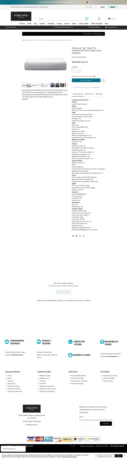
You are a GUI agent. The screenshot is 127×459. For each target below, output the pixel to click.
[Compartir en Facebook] (73, 236)
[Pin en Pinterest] (76, 236)
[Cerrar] (125, 456)
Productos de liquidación (47, 391)
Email (81, 416)
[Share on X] (84, 236)
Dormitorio (43, 383)
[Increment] (79, 70)
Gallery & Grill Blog (109, 378)
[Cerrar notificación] (24, 447)
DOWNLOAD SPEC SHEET (80, 100)
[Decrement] (73, 70)
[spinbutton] (76, 70)
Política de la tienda (13, 386)
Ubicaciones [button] (11, 383)
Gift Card (74, 378)
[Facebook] (87, 7)
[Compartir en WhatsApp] (80, 236)
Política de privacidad (14, 388)
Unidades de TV (45, 378)
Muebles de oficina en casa (48, 388)
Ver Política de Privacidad (69, 457)
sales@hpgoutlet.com (31, 424)
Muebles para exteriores (47, 386)
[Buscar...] (86, 18)
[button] (99, 18)
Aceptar (118, 456)
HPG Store (80, 378)
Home (9, 375)
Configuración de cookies (104, 456)
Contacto (10, 381)
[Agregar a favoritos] (103, 80)
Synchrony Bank (108, 381)
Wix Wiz (95, 87)
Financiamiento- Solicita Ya (79, 381)
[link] (78, 94)
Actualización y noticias (110, 375)
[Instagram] (90, 7)
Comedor (42, 381)
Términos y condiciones (15, 391)
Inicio (24, 40)
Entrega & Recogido (77, 383)
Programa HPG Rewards (79, 375)
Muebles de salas (45, 375)
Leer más (24, 99)
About (9, 378)
